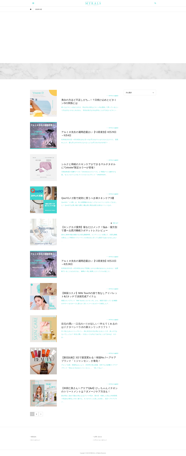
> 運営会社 (33, 436)
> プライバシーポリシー (100, 440)
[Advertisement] (93, 37)
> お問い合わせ (97, 436)
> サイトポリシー (35, 440)
